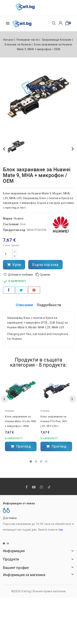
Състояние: (11, 224)
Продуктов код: (14, 230)
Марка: (8, 218)
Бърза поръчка (45, 265)
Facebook (26, 487)
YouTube (34, 487)
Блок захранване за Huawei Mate (26, 193)
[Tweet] (21, 290)
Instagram (42, 487)
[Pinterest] (34, 290)
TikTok (49, 487)
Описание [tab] (24, 305)
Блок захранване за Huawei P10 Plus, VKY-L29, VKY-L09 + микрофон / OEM (54, 421)
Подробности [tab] (49, 305)
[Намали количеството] (14, 256)
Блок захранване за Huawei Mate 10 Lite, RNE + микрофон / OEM (20, 421)
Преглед (23, 446)
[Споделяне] (9, 290)
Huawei (19, 218)
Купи (16, 265)
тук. (61, 529)
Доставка (10, 518)
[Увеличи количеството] (14, 252)
